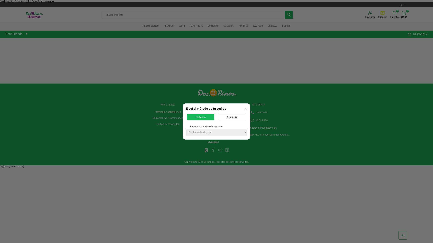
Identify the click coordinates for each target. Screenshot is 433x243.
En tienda (201, 117)
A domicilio (232, 117)
